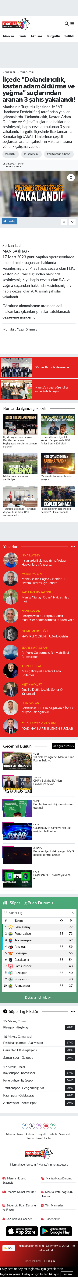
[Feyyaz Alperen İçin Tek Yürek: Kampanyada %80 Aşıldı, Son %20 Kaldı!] (58, 424)
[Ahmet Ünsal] (10, 670)
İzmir (22, 36)
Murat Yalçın (32, 574)
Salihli (68, 36)
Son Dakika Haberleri (19, 1219)
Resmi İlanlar (43, 1138)
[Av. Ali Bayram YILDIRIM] (10, 725)
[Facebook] (25, 1126)
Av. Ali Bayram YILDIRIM (39, 723)
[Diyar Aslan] (10, 707)
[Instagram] (39, 1126)
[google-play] (56, 1231)
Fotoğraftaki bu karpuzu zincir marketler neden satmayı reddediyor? (48, 617)
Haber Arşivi (52, 1219)
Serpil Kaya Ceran (35, 647)
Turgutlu (53, 36)
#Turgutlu (10, 154)
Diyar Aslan (30, 703)
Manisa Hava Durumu (59, 1178)
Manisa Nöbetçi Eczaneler (14, 1180)
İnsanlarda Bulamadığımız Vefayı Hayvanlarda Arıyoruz (44, 562)
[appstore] (22, 1231)
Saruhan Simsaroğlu (38, 592)
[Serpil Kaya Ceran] (10, 652)
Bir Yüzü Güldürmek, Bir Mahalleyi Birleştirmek (45, 654)
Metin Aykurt (32, 684)
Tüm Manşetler (54, 1205)
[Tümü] (73, 546)
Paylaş (11, 221)
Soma (30, 1138)
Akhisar (36, 36)
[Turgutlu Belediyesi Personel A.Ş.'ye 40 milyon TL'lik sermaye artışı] (20, 496)
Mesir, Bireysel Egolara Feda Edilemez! (41, 673)
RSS (10, 1248)
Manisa (8, 36)
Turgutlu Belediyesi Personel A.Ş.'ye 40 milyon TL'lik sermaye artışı (19, 512)
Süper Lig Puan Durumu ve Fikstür (19, 1207)
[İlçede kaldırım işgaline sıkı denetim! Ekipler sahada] (58, 496)
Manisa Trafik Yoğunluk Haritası (57, 1194)
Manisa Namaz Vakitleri (22, 1192)
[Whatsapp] (53, 1126)
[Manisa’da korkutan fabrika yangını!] (58, 463)
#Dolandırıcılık (31, 154)
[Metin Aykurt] (10, 689)
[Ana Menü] (72, 23)
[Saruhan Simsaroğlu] (10, 596)
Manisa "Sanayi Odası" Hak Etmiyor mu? (46, 599)
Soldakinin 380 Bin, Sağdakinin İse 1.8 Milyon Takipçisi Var (48, 710)
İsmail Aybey (31, 555)
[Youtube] (46, 1126)
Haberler (9, 72)
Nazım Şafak (31, 610)
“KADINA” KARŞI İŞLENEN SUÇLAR (47, 728)
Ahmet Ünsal (31, 666)
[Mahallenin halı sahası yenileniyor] (20, 463)
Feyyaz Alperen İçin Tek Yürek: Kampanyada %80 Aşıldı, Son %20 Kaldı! (55, 440)
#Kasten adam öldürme (58, 154)
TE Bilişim (48, 1261)
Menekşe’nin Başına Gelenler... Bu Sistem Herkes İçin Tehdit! (45, 581)
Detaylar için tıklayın (39, 997)
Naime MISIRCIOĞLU (35, 631)
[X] (32, 1126)
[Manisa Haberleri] (16, 24)
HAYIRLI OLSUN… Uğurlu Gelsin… (46, 636)
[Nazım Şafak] (10, 615)
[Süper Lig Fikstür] (73, 1011)
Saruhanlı (64, 1134)
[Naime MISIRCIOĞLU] (10, 633)
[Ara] (67, 23)
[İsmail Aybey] (10, 559)
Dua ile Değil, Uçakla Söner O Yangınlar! (42, 691)
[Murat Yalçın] (10, 578)
